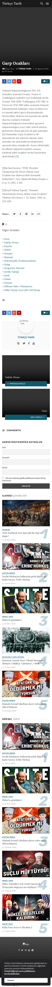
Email (4, 467)
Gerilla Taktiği (11, 271)
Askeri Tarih (7, 924)
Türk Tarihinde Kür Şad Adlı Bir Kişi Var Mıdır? (22, 534)
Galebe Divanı (11, 242)
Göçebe (8, 246)
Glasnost (8, 257)
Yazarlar (6, 529)
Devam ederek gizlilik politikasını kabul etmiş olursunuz (23, 479)
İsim (4, 447)
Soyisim (5, 457)
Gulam (7, 279)
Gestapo (8, 253)
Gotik (7, 275)
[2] (17, 156)
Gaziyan (8, 282)
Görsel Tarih (7, 616)
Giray (7, 238)
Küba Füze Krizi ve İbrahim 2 (17, 927)
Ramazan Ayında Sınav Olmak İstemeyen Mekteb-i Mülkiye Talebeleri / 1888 (23, 662)
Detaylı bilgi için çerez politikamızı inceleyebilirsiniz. (19, 972)
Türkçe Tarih (24, 69)
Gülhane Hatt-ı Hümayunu (18, 286)
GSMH (7, 249)
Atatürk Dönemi (8, 573)
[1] (3, 134)
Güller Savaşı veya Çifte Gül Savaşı (22, 290)
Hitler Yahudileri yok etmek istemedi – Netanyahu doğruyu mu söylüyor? (22, 885)
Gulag (7, 264)
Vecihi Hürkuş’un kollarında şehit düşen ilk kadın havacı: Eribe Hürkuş (24, 578)
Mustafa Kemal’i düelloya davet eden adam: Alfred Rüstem (24, 705)
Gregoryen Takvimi (14, 268)
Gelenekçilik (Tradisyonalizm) (20, 260)
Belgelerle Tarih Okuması (13, 657)
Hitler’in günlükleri (12, 620)
